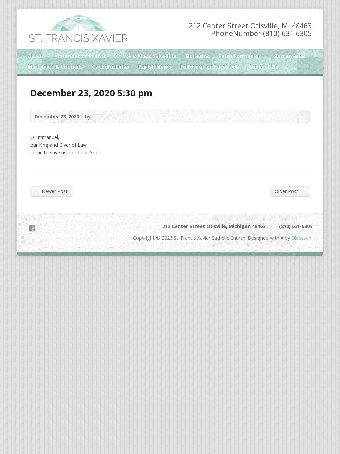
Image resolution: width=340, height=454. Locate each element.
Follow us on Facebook (209, 66)
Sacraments (290, 56)
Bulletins (198, 56)
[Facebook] (32, 228)
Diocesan (300, 238)
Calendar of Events (81, 56)
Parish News (154, 66)
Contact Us (263, 66)
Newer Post (51, 191)
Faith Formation (240, 56)
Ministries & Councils (55, 66)
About (36, 56)
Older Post (290, 191)
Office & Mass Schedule (146, 56)
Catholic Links (110, 66)
